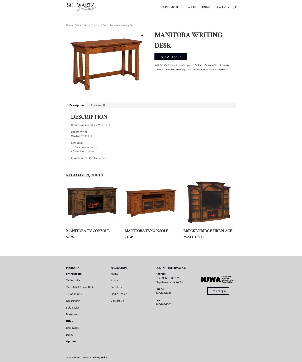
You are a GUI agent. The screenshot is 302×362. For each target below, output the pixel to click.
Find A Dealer (171, 57)
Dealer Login (218, 291)
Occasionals (73, 301)
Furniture (116, 287)
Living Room (74, 273)
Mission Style (195, 69)
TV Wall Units (74, 294)
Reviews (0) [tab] (98, 105)
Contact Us (117, 301)
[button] (142, 35)
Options (71, 341)
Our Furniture (171, 7)
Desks (87, 25)
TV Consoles (73, 280)
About (192, 7)
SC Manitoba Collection (215, 69)
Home (69, 25)
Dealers (221, 7)
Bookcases (72, 314)
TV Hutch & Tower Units (80, 287)
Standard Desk (100, 25)
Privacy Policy (100, 357)
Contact (206, 7)
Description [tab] (76, 105)
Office (78, 25)
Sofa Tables (73, 307)
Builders (199, 65)
